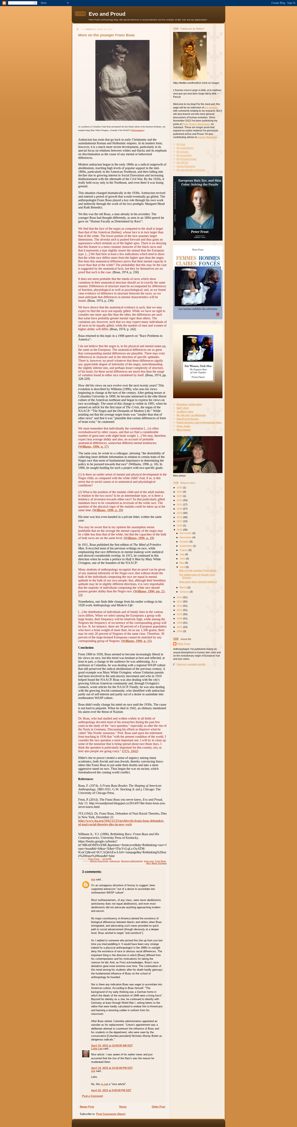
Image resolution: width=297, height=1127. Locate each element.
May (182, 562)
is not (104, 1084)
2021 (180, 504)
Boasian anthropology (132, 861)
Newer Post (87, 1106)
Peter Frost (183, 643)
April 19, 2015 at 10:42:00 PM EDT (112, 1067)
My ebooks (183, 151)
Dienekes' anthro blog (189, 404)
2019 (180, 513)
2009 (180, 618)
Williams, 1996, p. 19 (108, 510)
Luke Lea (96, 1048)
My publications (185, 148)
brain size (149, 861)
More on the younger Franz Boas (197, 570)
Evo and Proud (107, 14)
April (183, 567)
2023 (180, 496)
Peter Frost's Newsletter (196, 124)
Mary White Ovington (156, 863)
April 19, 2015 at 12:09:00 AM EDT (112, 1045)
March (183, 587)
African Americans (99, 861)
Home (122, 1106)
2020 (180, 508)
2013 (180, 601)
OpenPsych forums (188, 419)
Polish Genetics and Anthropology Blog (199, 422)
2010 (180, 614)
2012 (180, 605)
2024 (180, 491)
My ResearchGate (186, 159)
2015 (180, 529)
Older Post (158, 1106)
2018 (180, 517)
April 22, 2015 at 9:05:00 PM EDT (111, 1090)
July (182, 554)
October (185, 541)
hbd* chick (183, 408)
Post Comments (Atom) (110, 1113)
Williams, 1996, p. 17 (93, 446)
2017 (180, 521)
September (186, 546)
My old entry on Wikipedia (191, 415)
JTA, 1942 (130, 751)
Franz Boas (160, 861)
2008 (180, 622)
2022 (180, 500)
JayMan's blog (185, 411)
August (184, 550)
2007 (180, 627)
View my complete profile (191, 664)
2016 (180, 525)
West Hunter (184, 429)
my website (211, 107)
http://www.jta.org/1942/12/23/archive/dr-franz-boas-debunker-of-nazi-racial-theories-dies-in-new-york (121, 822)
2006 (180, 631)
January (185, 591)
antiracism (115, 861)
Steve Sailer (184, 426)
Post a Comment (92, 1096)
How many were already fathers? (198, 581)
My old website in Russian (191, 170)
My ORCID (182, 162)
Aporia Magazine (207, 137)
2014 (180, 597)
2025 (180, 487)
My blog (181, 144)
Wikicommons (137, 130)
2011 (180, 610)
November (186, 537)
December (186, 533)
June (183, 558)
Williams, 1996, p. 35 (136, 641)
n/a (93, 879)
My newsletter (184, 155)
